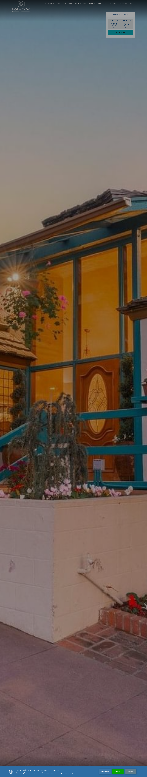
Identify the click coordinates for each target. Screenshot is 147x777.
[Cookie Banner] (73, 771)
